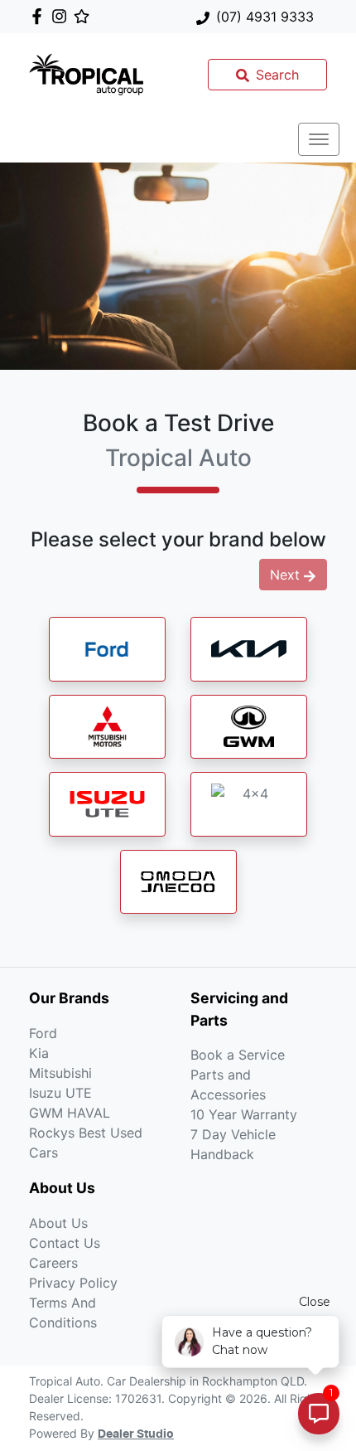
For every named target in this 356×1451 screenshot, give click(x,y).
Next (285, 574)
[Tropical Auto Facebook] (40, 16)
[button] (318, 139)
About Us (58, 1223)
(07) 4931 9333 (265, 16)
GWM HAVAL (69, 1112)
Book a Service (237, 1054)
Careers (53, 1262)
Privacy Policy (73, 1282)
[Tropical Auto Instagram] (62, 16)
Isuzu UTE (60, 1093)
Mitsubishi (60, 1073)
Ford (43, 1033)
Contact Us (64, 1243)
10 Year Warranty (243, 1114)
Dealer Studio (136, 1434)
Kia (39, 1053)
